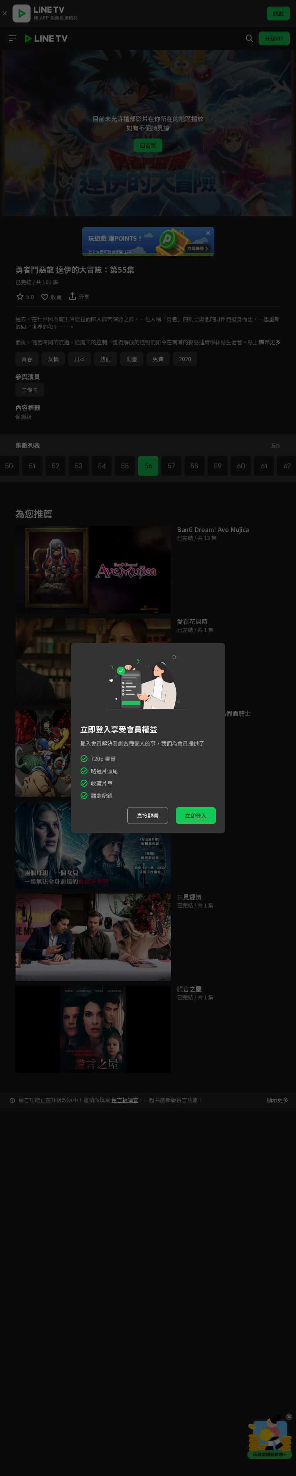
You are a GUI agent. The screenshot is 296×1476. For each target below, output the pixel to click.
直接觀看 (147, 815)
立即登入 (196, 815)
